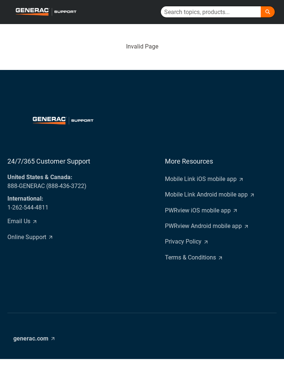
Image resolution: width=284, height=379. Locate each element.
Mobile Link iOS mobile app (201, 178)
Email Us (18, 221)
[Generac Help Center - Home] (46, 12)
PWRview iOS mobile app (198, 210)
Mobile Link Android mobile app (206, 194)
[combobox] (211, 11)
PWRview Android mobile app (203, 225)
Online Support (26, 237)
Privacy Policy (183, 241)
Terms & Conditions (190, 257)
